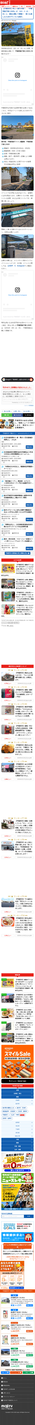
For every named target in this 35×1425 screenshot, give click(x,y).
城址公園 (10, 622)
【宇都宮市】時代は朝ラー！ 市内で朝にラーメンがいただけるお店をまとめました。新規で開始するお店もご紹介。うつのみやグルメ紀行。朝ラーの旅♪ (23, 925)
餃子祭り (16, 622)
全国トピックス (5, 6)
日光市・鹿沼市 (22, 1111)
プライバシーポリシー (9, 1396)
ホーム (5, 1378)
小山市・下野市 (17, 1115)
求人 (22, 6)
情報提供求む (6, 1385)
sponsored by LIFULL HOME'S (24, 1291)
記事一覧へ (17, 411)
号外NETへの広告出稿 (9, 1389)
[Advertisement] (17, 646)
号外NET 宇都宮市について (10, 1400)
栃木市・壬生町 (21, 1107)
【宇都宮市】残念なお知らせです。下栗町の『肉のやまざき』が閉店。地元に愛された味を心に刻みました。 (23, 749)
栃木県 (14, 20)
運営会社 (5, 1381)
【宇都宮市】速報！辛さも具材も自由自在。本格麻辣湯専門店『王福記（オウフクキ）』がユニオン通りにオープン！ (23, 730)
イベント (4, 622)
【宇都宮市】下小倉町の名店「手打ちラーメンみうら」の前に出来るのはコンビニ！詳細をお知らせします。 (23, 903)
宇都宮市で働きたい (10, 433)
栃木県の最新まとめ (8, 1107)
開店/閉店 (28, 6)
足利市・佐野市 (7, 1118)
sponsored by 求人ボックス (25, 433)
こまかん (11, 625)
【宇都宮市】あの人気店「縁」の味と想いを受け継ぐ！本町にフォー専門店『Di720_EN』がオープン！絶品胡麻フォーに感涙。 (24, 1014)
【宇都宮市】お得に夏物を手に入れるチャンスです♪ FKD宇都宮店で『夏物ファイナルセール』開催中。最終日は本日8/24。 (24, 1038)
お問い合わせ (6, 1393)
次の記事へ (27, 411)
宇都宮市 (5, 1115)
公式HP (10, 266)
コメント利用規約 (29, 405)
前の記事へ (8, 411)
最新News (15, 6)
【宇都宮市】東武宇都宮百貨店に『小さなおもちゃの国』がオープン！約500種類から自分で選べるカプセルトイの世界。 (24, 711)
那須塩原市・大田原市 (9, 1111)
